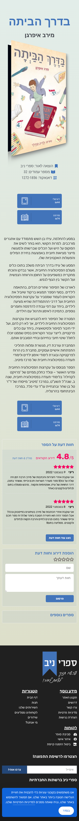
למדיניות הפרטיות (24, 802)
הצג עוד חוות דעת (60, 538)
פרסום (60, 598)
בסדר (66, 810)
